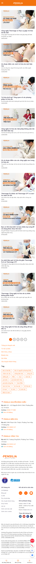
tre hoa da (17, 386)
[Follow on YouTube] (24, 516)
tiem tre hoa (6, 386)
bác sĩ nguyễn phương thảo (22, 370)
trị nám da (22, 389)
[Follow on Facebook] (27, 516)
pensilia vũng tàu (8, 383)
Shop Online (4, 503)
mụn (20, 376)
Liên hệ (3, 506)
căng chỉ (29, 373)
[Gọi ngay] (32, 546)
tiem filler (20, 383)
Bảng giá (3, 493)
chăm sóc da (6, 373)
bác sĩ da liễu (6, 370)
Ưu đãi (3, 495)
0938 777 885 (11, 410)
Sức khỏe (4, 358)
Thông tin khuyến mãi (8, 345)
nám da (27, 376)
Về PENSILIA (4, 490)
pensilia (5, 380)
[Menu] (2, 3)
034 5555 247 (11, 444)
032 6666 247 (11, 427)
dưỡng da (5, 376)
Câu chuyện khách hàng (8, 361)
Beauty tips (4, 355)
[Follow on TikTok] (31, 516)
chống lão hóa (18, 373)
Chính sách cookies (6, 511)
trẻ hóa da (27, 386)
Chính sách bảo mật (6, 509)
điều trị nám (6, 392)
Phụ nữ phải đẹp (5, 498)
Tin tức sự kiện (5, 348)
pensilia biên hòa (16, 380)
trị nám (13, 389)
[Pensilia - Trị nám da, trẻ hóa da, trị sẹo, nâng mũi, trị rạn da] (18, 3)
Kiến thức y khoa (6, 352)
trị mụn (5, 389)
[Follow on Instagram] (20, 516)
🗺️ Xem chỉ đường (6, 412)
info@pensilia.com (27, 509)
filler (13, 376)
